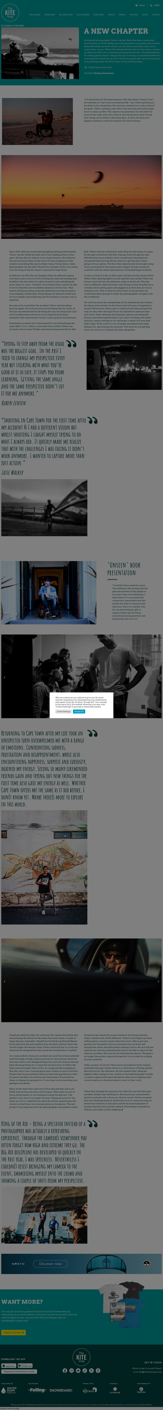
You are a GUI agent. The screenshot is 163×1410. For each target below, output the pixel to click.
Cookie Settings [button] (63, 711)
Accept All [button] (79, 711)
